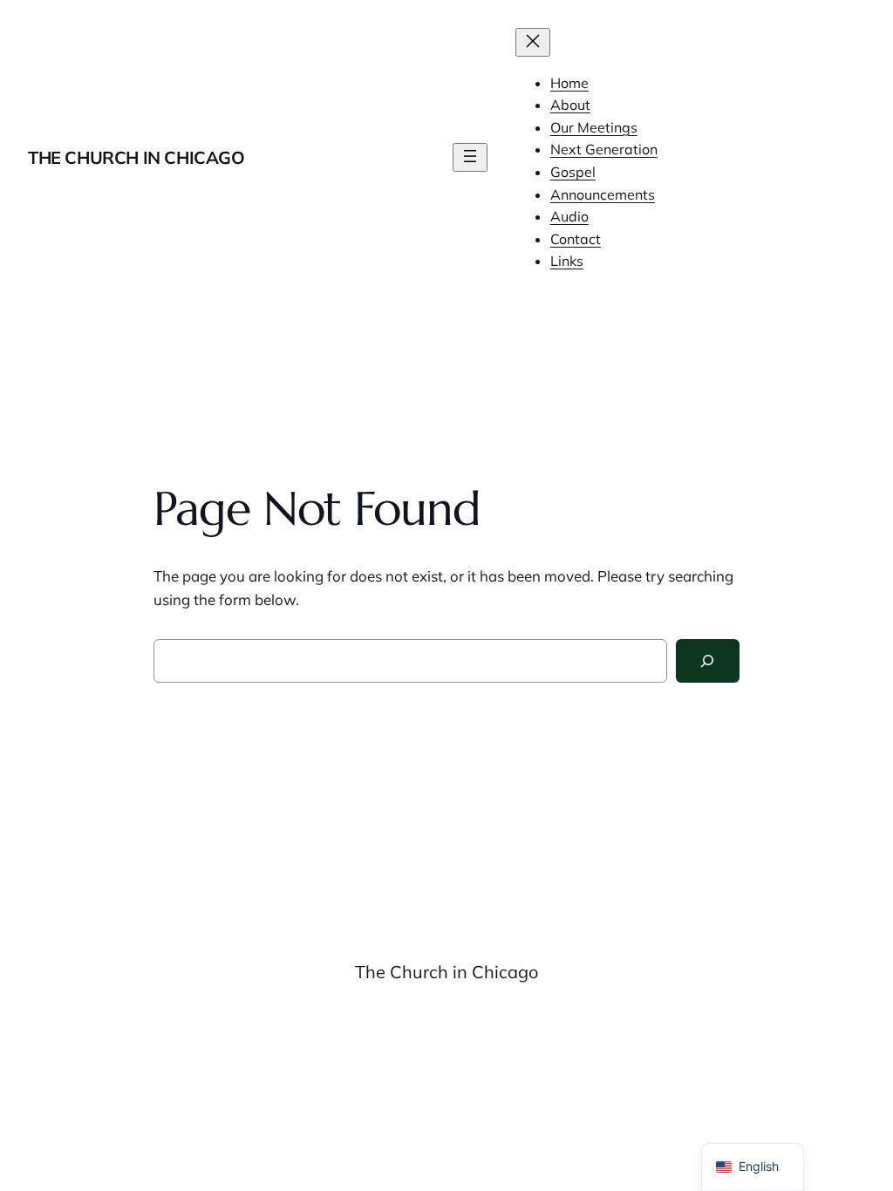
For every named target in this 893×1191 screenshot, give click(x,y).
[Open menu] (470, 157)
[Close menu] (532, 42)
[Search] (708, 661)
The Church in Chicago (136, 157)
